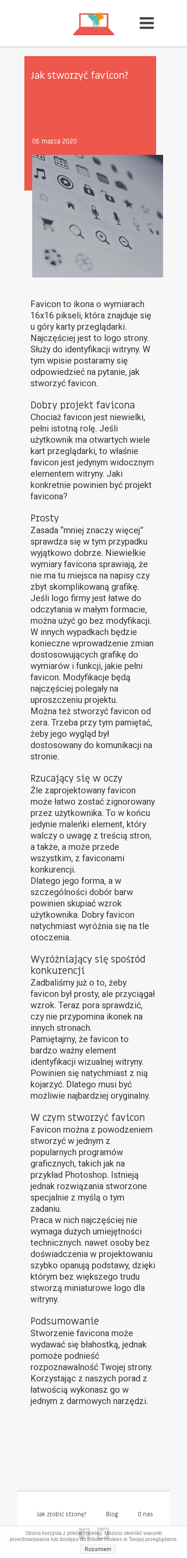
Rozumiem (98, 1549)
